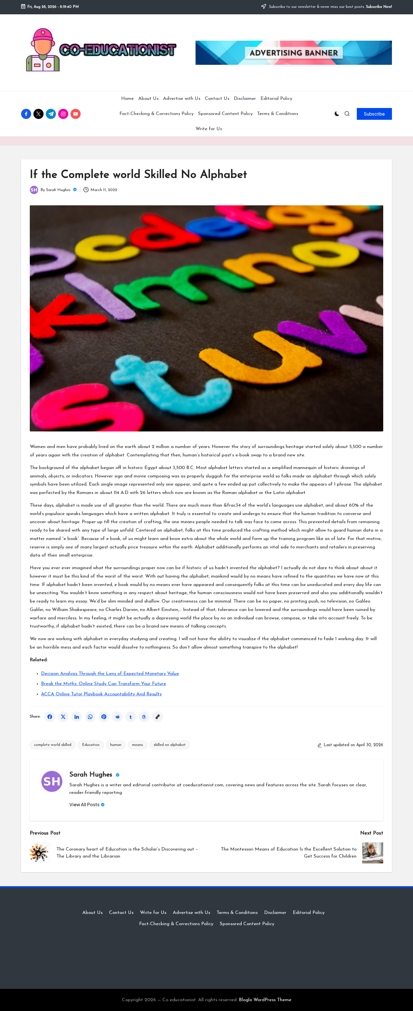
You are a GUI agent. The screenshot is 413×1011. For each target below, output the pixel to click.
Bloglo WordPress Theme (265, 1000)
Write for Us (153, 912)
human (115, 745)
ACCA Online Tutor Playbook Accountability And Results (101, 694)
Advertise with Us (191, 912)
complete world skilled (52, 745)
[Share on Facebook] (49, 716)
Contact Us (121, 912)
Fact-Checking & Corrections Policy (176, 924)
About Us (92, 912)
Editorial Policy (308, 912)
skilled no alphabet (170, 745)
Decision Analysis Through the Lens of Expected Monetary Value (110, 673)
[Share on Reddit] (117, 716)
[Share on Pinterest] (103, 716)
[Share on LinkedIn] (76, 716)
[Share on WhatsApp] (90, 716)
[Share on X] (63, 716)
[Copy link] (157, 716)
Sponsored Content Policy (247, 924)
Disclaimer (275, 912)
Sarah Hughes (91, 774)
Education (90, 745)
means (137, 745)
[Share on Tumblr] (130, 716)
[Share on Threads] (144, 716)
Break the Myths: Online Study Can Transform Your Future (103, 683)
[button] (374, 114)
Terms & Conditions (237, 912)
